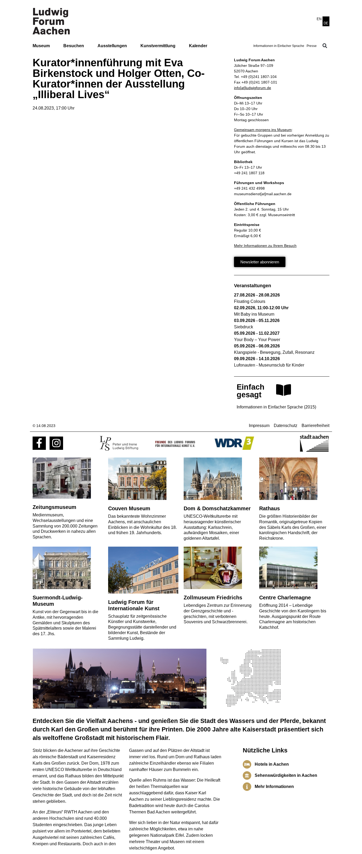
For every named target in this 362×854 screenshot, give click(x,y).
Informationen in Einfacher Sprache (278, 46)
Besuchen (73, 45)
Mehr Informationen (274, 786)
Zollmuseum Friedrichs (213, 597)
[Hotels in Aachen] (247, 764)
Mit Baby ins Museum (254, 314)
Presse (312, 46)
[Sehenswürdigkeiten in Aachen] (247, 775)
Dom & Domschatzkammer (217, 508)
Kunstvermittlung (157, 45)
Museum (41, 45)
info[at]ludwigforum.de (252, 88)
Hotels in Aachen (272, 764)
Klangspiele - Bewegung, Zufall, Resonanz (274, 352)
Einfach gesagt (250, 391)
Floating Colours (249, 301)
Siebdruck (243, 327)
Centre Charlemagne (285, 597)
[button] (325, 46)
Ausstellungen (112, 45)
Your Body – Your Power (257, 339)
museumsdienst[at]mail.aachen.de (263, 194)
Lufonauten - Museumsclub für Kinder (269, 365)
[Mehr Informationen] (247, 786)
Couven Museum (129, 508)
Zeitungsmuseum (54, 507)
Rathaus (269, 508)
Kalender (198, 45)
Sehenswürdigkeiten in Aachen (286, 775)
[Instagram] (56, 443)
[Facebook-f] (39, 443)
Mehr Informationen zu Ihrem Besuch (265, 245)
